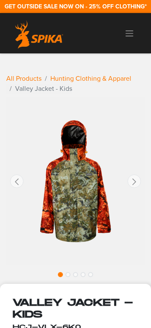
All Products (24, 78)
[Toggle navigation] (129, 33)
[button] (16, 181)
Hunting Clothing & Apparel (90, 78)
